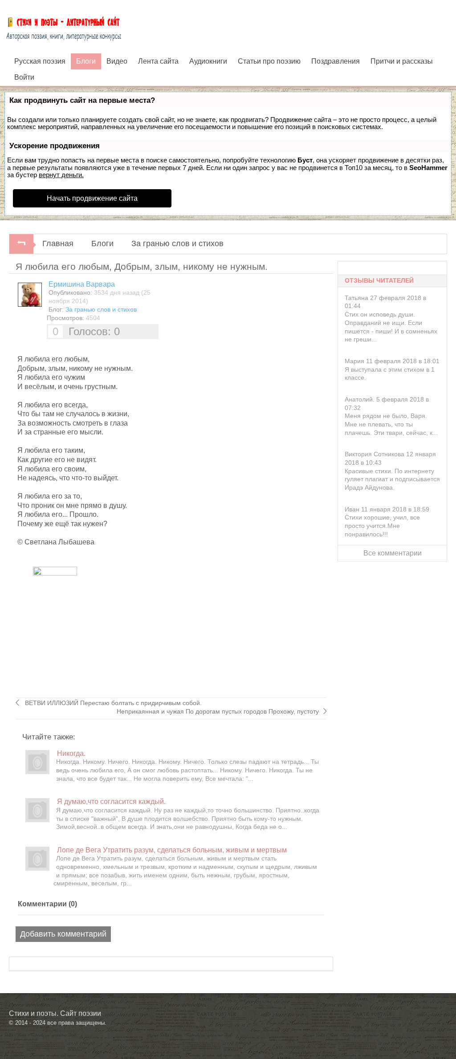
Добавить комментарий (63, 933)
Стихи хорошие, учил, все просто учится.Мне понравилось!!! (382, 525)
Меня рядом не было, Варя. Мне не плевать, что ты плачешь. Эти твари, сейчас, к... (391, 424)
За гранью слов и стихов (177, 243)
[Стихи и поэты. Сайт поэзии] (63, 27)
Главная (57, 243)
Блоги (102, 243)
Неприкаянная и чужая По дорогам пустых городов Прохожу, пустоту (218, 711)
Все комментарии (392, 553)
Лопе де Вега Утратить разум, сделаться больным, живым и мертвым (172, 850)
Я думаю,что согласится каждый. (111, 801)
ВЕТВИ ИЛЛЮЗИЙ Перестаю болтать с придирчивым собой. (112, 702)
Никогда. (71, 753)
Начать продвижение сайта (92, 198)
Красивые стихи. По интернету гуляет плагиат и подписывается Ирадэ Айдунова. (392, 479)
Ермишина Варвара (82, 284)
